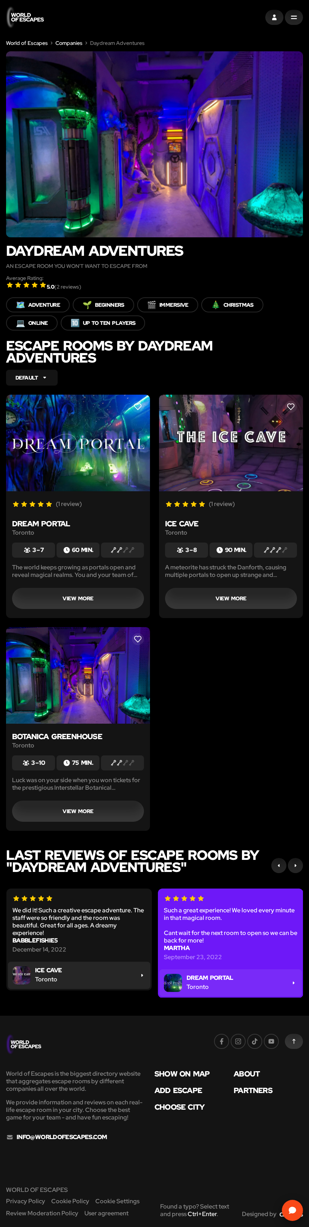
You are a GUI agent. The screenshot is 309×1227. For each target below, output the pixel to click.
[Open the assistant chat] (292, 1210)
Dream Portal (41, 524)
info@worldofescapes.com (62, 1137)
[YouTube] (271, 1041)
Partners (253, 1090)
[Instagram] (238, 1041)
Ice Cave (182, 524)
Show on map (182, 1074)
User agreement (106, 1213)
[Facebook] (221, 1041)
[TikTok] (254, 1041)
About (247, 1074)
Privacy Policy (25, 1201)
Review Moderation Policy (42, 1213)
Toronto (23, 533)
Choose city (179, 1107)
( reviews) (67, 286)
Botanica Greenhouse (57, 736)
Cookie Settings (117, 1201)
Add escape (178, 1090)
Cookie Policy (70, 1201)
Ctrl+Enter (202, 1214)
